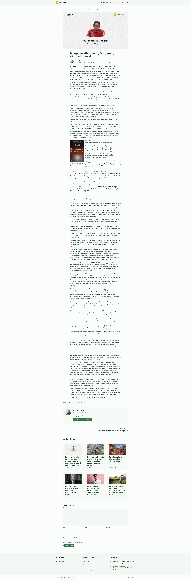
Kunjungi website (78, 416)
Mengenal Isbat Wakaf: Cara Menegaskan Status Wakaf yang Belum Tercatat (123, 562)
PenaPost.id (86, 564)
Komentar (65, 507)
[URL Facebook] (121, 577)
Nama (65, 527)
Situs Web (108, 527)
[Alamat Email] (134, 577)
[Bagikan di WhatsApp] (79, 402)
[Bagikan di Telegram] (82, 402)
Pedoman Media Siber (61, 564)
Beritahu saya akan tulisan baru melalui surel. (72, 542)
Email (86, 527)
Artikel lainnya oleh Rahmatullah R (82, 419)
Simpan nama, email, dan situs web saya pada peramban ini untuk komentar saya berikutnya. (85, 533)
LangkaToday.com (87, 567)
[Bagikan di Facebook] (70, 402)
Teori (117, 2)
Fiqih (113, 2)
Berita (102, 2)
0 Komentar (105, 63)
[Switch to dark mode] (134, 2)
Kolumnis (108, 2)
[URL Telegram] (129, 577)
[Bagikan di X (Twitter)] (73, 402)
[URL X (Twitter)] (124, 577)
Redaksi (57, 567)
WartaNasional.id (87, 571)
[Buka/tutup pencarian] (130, 2)
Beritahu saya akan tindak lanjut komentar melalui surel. (75, 537)
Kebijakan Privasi (60, 561)
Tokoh (121, 2)
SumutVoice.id (86, 561)
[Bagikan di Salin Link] (85, 402)
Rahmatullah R (78, 410)
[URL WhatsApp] (132, 577)
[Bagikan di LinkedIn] (76, 402)
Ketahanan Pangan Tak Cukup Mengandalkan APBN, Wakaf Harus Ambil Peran (123, 568)
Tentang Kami (59, 571)
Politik (126, 2)
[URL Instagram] (126, 577)
